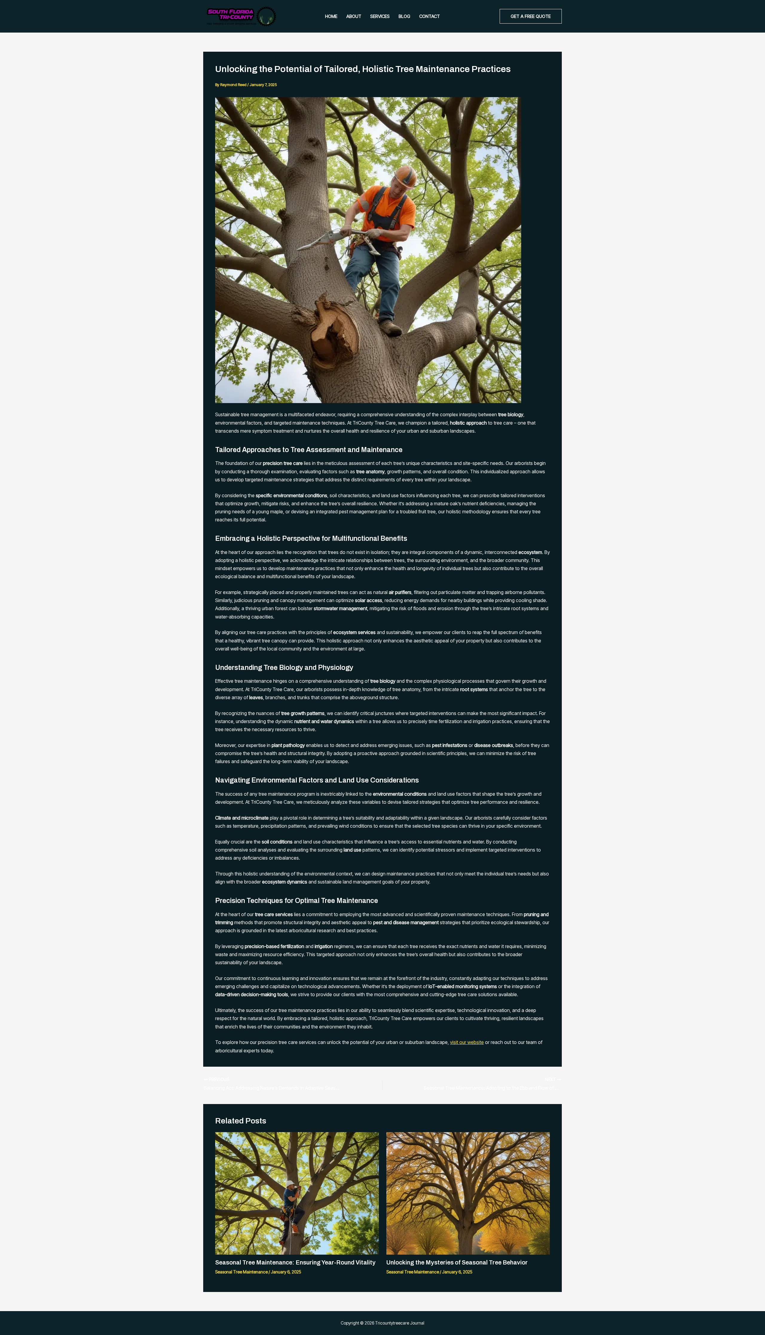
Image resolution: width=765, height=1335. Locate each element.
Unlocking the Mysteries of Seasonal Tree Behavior (457, 1262)
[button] (531, 16)
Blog (404, 16)
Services (380, 16)
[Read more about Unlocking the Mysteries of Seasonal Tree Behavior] (468, 1193)
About (353, 16)
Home (331, 16)
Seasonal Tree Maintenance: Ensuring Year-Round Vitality (295, 1262)
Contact (429, 16)
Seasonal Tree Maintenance (241, 1271)
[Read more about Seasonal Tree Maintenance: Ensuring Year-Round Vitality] (297, 1193)
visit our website (467, 1042)
